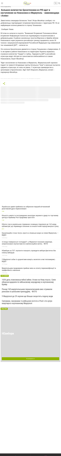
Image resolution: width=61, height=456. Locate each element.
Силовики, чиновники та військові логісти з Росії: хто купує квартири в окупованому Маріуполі (27, 302)
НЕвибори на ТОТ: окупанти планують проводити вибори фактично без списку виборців (29, 252)
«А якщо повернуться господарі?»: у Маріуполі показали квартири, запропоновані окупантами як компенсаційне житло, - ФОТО (27, 243)
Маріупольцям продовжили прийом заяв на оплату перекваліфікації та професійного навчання (29, 269)
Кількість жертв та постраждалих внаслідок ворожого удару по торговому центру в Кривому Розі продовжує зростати (30, 216)
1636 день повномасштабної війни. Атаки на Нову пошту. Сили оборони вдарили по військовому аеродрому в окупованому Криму (29, 282)
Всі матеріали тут (30, 358)
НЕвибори (8, 333)
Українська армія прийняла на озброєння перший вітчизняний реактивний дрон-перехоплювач (26, 208)
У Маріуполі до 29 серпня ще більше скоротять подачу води (27, 296)
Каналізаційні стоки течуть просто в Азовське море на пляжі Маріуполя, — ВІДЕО (30, 234)
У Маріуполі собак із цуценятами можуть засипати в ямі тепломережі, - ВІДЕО (29, 260)
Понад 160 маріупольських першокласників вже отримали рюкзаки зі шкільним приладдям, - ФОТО (27, 290)
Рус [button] (56, 3)
